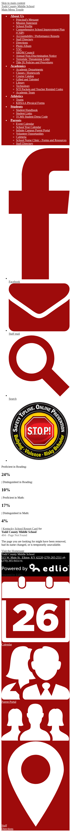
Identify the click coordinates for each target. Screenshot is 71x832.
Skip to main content (13, 3)
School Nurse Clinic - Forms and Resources (41, 140)
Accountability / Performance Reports (37, 36)
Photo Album (23, 46)
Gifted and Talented (27, 79)
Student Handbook (27, 110)
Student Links (24, 113)
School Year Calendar (28, 127)
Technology (23, 86)
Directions (22, 42)
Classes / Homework (28, 72)
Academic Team (25, 92)
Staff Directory (24, 39)
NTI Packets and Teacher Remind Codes (39, 89)
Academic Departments (29, 69)
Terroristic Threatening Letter (33, 59)
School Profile (24, 26)
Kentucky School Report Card (20, 528)
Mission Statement (26, 22)
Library (20, 82)
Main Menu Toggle (12, 9)
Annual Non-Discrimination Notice (36, 55)
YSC (19, 49)
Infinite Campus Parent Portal (33, 130)
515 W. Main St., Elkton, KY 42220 (22, 557)
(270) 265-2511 (53, 557)
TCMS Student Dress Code (32, 116)
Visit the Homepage (12, 550)
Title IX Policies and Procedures (34, 62)
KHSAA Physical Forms (30, 103)
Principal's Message (27, 19)
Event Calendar (25, 123)
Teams (19, 99)
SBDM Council (25, 52)
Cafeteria (21, 136)
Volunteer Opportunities (30, 133)
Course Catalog (25, 76)
